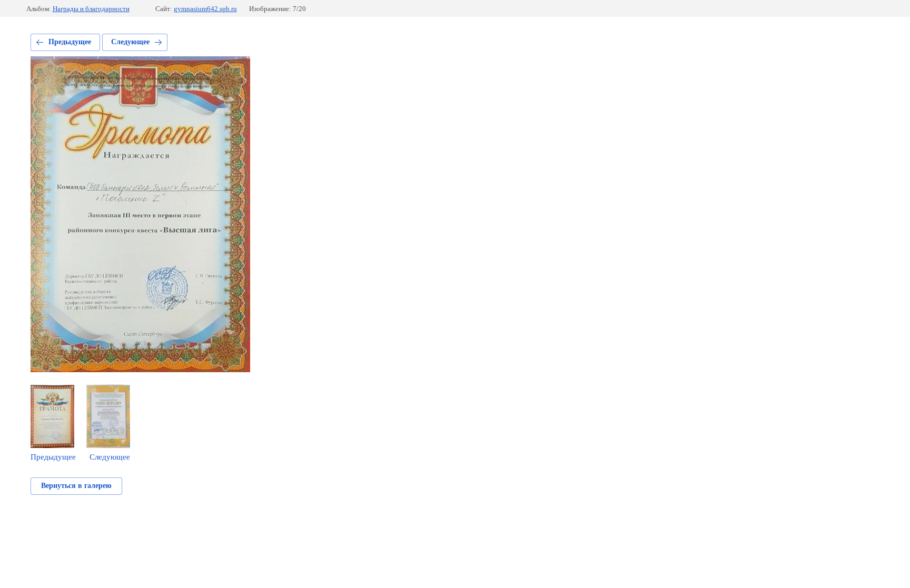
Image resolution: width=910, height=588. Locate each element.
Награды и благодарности (91, 9)
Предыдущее (69, 42)
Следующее (130, 42)
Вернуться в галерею (76, 486)
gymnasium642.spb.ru (205, 9)
